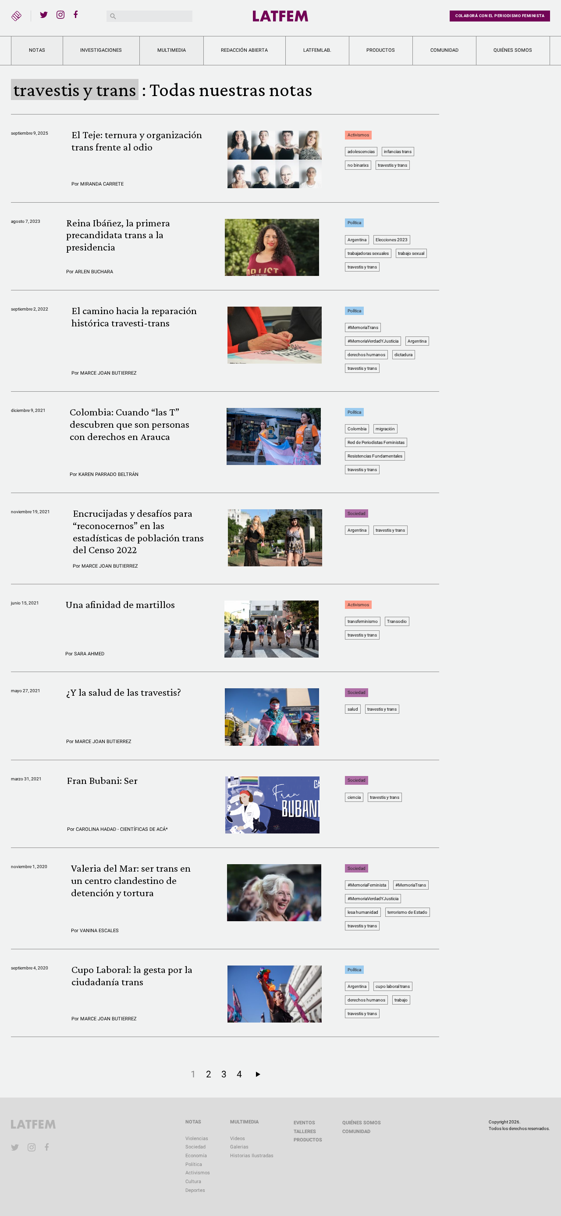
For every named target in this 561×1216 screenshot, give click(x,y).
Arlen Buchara (94, 272)
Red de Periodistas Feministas (376, 442)
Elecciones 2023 (392, 239)
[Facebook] (77, 14)
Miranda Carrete (102, 184)
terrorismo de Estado (407, 912)
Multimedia (171, 50)
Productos (380, 50)
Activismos (358, 134)
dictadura (403, 354)
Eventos (304, 1123)
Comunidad (444, 50)
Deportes (195, 1190)
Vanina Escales (99, 930)
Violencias (196, 1138)
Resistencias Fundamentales (375, 456)
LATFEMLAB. (317, 50)
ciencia (354, 797)
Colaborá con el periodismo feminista (499, 16)
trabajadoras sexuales (368, 253)
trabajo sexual (411, 253)
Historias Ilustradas (251, 1156)
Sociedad (357, 513)
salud (353, 709)
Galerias (239, 1147)
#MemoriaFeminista (367, 885)
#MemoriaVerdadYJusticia (373, 341)
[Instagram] (60, 14)
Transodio (397, 621)
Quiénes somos (513, 50)
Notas (37, 50)
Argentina (357, 239)
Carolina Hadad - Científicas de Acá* (122, 829)
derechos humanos (366, 354)
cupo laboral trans (393, 986)
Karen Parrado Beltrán (108, 474)
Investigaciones (101, 50)
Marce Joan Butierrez (108, 373)
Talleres (305, 1131)
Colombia (357, 428)
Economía (196, 1156)
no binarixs (358, 165)
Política (354, 223)
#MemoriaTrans (363, 327)
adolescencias (361, 151)
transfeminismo (363, 621)
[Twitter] (44, 14)
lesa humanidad (363, 912)
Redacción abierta (244, 50)
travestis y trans (392, 165)
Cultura (193, 1181)
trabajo (401, 1000)
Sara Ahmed (89, 654)
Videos (237, 1138)
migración (385, 428)
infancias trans (398, 151)
